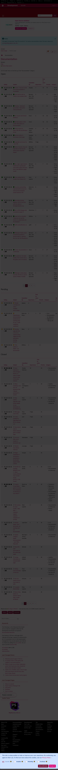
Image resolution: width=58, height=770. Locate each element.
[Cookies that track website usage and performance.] (22, 762)
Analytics (18, 761)
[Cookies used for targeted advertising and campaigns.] (34, 762)
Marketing (30, 761)
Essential (7, 761)
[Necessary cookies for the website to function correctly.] (11, 762)
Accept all (52, 766)
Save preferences (43, 766)
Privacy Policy (46, 758)
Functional (42, 761)
